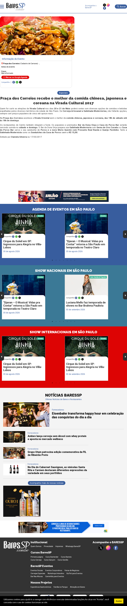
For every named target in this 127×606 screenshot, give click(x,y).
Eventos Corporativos (53, 570)
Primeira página (37, 557)
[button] (48, 602)
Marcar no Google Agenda (16, 77)
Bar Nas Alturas (37, 576)
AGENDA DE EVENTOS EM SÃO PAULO (63, 209)
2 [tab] (56, 260)
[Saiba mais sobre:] (86, 224)
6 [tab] (71, 260)
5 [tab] (67, 260)
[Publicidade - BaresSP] (21, 501)
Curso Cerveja (36, 560)
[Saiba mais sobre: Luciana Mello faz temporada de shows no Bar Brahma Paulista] (86, 286)
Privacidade (48, 546)
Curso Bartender (52, 557)
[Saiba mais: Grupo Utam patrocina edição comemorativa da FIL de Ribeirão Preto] (14, 458)
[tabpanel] (32, 235)
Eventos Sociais (37, 570)
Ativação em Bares (77, 587)
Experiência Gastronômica (41, 587)
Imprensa (59, 546)
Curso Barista (66, 557)
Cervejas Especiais (38, 573)
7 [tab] (74, 260)
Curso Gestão (63, 560)
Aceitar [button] (119, 601)
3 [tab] (60, 260)
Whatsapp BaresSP (73, 546)
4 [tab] (63, 260)
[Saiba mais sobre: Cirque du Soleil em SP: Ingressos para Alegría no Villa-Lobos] (23, 224)
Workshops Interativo (56, 573)
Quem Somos (36, 546)
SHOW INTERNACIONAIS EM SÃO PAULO (63, 332)
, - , (30, 64)
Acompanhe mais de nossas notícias (47, 483)
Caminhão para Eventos (54, 576)
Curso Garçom (49, 560)
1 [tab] (52, 260)
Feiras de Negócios (72, 570)
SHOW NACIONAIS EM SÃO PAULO (63, 271)
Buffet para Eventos (74, 573)
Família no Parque (61, 587)
